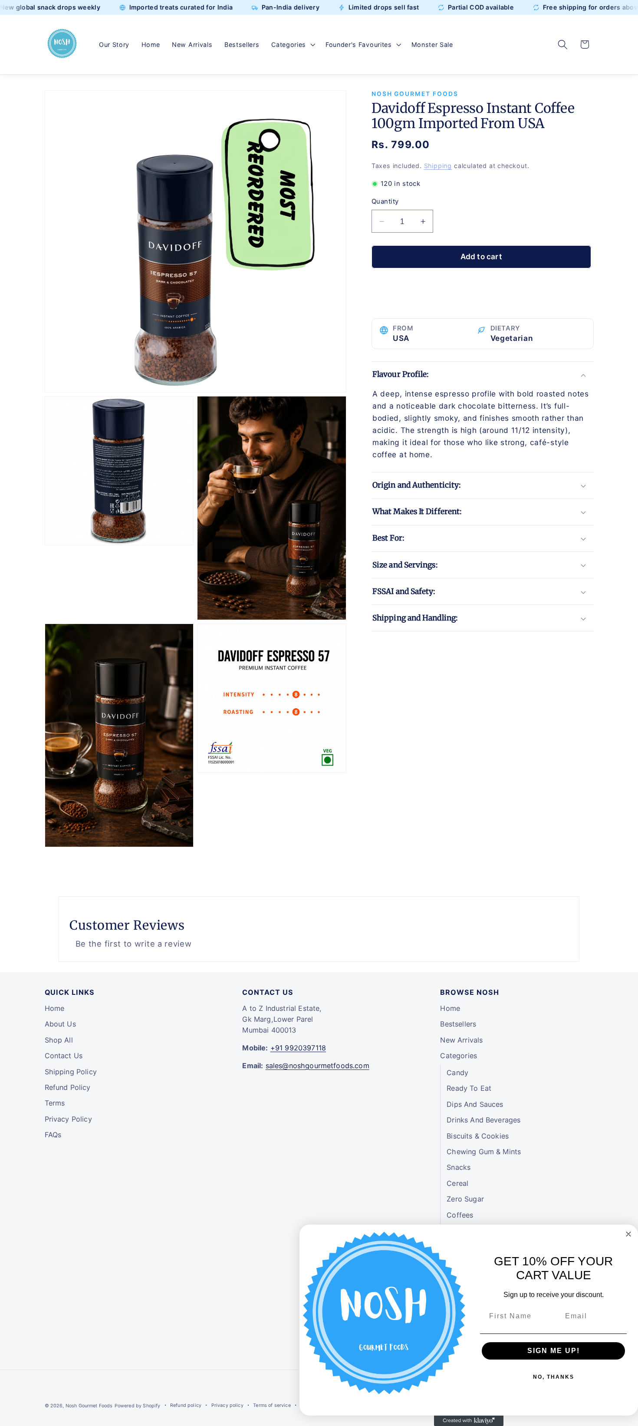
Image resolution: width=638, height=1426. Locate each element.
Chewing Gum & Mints (484, 1151)
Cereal (457, 1183)
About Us (60, 1024)
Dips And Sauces (475, 1104)
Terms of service (271, 1405)
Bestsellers (458, 1024)
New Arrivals (461, 1040)
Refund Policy (68, 1087)
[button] (292, 45)
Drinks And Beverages (483, 1120)
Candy (457, 1072)
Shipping (438, 166)
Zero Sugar (465, 1199)
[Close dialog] (628, 1234)
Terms (55, 1103)
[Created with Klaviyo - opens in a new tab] (468, 1421)
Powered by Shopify (138, 1406)
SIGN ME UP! (553, 1350)
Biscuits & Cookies (478, 1136)
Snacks (458, 1167)
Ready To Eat (469, 1088)
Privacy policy (227, 1405)
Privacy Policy (68, 1119)
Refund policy (185, 1405)
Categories (458, 1055)
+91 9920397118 (298, 1047)
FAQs (53, 1134)
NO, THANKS (553, 1377)
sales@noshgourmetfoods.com (317, 1065)
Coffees (460, 1215)
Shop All (59, 1040)
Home (55, 1008)
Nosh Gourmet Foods (89, 1406)
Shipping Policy (71, 1071)
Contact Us (64, 1055)
